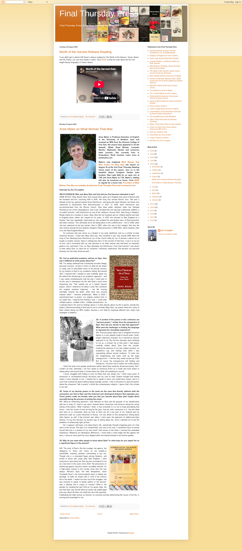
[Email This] (100, 116)
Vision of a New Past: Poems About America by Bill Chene (163, 128)
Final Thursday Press (98, 13)
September (156, 173)
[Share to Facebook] (108, 116)
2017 (152, 217)
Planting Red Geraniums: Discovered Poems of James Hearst (164, 97)
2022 (152, 164)
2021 (152, 204)
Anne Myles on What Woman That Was (86, 129)
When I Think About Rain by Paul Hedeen (165, 124)
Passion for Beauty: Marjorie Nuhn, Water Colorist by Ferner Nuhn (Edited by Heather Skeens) (166, 81)
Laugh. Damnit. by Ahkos (159, 138)
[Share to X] (105, 116)
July (154, 187)
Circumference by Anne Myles (161, 90)
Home (99, 514)
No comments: (91, 116)
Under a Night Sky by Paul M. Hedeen (164, 109)
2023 (152, 161)
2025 (152, 154)
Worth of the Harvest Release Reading (85, 52)
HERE (104, 60)
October (155, 170)
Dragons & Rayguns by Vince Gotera (164, 56)
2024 (152, 157)
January (155, 200)
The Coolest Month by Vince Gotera (163, 93)
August (155, 177)
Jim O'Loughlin (167, 230)
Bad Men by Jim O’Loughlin (160, 141)
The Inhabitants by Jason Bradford (163, 116)
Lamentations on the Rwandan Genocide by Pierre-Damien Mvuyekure (165, 113)
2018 (152, 214)
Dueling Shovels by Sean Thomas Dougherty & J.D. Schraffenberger (163, 52)
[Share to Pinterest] (110, 116)
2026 (152, 151)
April (154, 190)
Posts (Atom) (74, 518)
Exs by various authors (158, 106)
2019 (152, 211)
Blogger (131, 533)
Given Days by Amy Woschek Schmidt (164, 58)
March (154, 193)
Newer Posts (65, 514)
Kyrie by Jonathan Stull (158, 132)
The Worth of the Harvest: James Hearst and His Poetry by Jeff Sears (165, 72)
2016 (152, 220)
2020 (152, 207)
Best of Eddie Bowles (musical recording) (165, 76)
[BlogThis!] (102, 116)
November (156, 167)
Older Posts (134, 514)
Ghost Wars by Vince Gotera (160, 135)
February (155, 197)
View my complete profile (167, 234)
